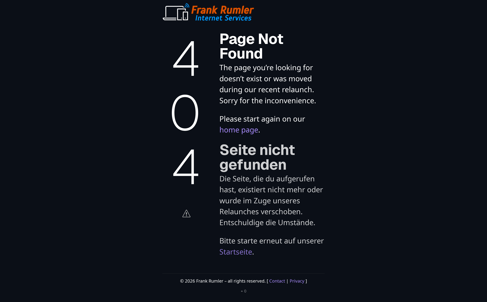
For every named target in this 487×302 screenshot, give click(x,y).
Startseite (235, 252)
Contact (277, 281)
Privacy (297, 281)
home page (238, 130)
